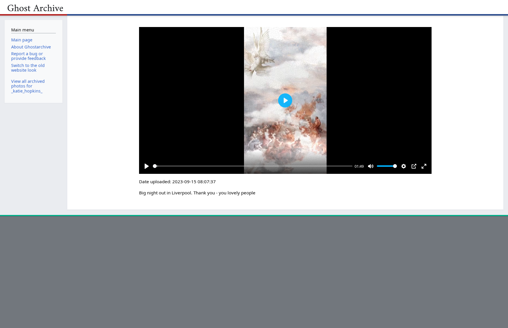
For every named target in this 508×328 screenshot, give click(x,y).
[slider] (252, 166)
